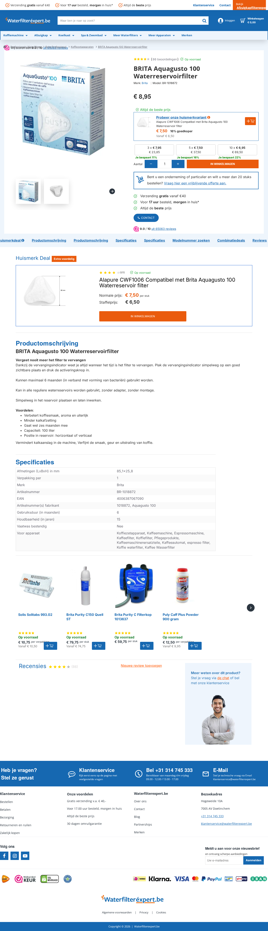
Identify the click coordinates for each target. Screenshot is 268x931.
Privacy (143, 912)
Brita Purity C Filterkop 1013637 (133, 616)
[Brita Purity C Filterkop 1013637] (134, 586)
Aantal (138, 164)
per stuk (144, 295)
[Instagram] (14, 856)
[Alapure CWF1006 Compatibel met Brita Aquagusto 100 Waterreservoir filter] (45, 291)
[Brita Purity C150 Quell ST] (86, 586)
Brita (145, 83)
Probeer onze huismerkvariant (181, 117)
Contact (148, 217)
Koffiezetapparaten (82, 46)
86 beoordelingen (165, 59)
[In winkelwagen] (50, 646)
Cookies (161, 912)
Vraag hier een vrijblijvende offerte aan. (195, 183)
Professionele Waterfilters (25, 46)
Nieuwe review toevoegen (141, 665)
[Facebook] (4, 856)
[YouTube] (25, 856)
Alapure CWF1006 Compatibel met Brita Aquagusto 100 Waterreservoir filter (167, 283)
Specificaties (35, 462)
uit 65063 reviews (163, 228)
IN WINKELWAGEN (143, 316)
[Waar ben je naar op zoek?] (204, 20)
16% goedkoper (181, 131)
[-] (151, 164)
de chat (223, 678)
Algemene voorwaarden (117, 912)
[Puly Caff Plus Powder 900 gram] (182, 586)
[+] (177, 164)
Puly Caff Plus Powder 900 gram (181, 616)
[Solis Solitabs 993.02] (38, 586)
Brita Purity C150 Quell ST (84, 616)
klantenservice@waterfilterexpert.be (226, 824)
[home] (4, 46)
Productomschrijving (47, 343)
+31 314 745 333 (212, 816)
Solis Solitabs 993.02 (35, 614)
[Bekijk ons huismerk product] (144, 122)
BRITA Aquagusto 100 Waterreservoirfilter (122, 46)
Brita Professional (55, 46)
